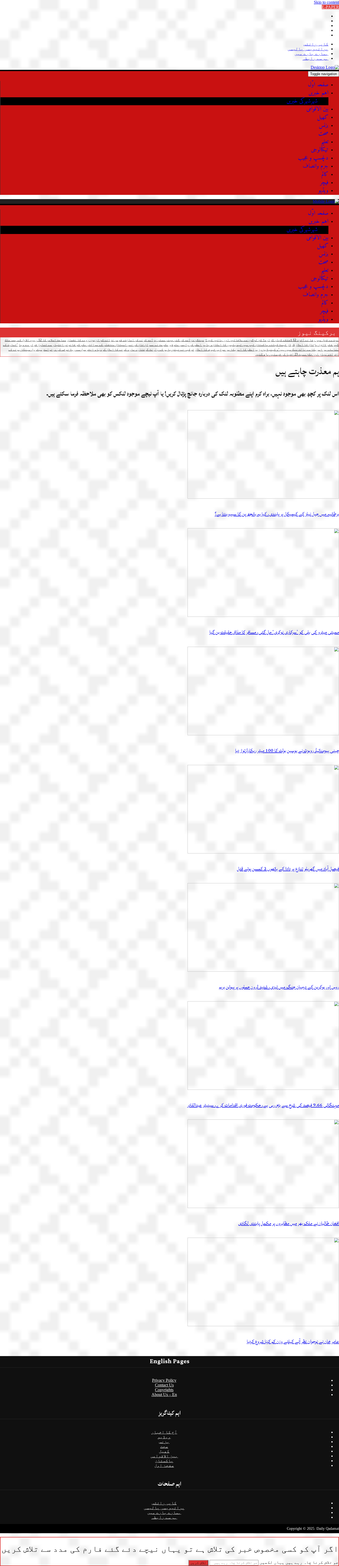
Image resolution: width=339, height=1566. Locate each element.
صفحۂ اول (164, 1465)
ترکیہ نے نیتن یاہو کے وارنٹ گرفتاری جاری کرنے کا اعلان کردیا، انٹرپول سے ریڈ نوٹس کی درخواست (118, 349)
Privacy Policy (164, 1380)
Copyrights (164, 1390)
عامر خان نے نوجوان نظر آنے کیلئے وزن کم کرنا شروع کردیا (293, 1341)
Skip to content (326, 2)
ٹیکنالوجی (319, 150)
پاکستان (164, 1460)
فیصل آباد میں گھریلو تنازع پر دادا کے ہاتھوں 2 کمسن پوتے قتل (288, 868)
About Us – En (164, 1394)
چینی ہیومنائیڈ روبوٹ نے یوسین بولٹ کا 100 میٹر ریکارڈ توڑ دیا (287, 750)
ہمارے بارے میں (311, 53)
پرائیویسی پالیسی (308, 49)
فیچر (324, 182)
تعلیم (324, 142)
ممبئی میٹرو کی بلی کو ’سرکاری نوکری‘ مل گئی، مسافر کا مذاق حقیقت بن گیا (274, 632)
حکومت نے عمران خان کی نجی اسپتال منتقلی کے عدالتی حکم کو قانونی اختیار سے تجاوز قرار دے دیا (93, 345)
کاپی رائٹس (316, 44)
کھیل (322, 117)
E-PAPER (330, 7)
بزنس (323, 125)
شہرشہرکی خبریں (302, 101)
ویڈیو (323, 190)
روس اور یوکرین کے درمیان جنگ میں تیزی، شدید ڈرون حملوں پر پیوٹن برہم (279, 986)
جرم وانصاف (315, 166)
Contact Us (164, 1385)
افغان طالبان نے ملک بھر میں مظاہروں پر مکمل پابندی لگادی (288, 1223)
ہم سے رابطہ (315, 58)
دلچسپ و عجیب (313, 158)
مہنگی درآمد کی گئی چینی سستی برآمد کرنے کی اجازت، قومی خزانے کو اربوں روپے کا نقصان (135, 340)
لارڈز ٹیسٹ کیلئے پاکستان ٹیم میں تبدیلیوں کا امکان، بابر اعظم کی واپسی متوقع (232, 345)
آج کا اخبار (164, 1432)
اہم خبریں (318, 93)
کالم (325, 174)
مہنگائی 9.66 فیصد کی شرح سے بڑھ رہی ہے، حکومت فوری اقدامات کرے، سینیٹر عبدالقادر (263, 1105)
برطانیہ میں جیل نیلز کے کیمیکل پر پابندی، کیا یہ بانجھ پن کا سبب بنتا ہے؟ (277, 513)
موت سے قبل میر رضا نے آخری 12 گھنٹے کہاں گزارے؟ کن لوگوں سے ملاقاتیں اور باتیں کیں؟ (272, 340)
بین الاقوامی (317, 109)
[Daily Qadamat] (325, 67)
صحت (323, 133)
